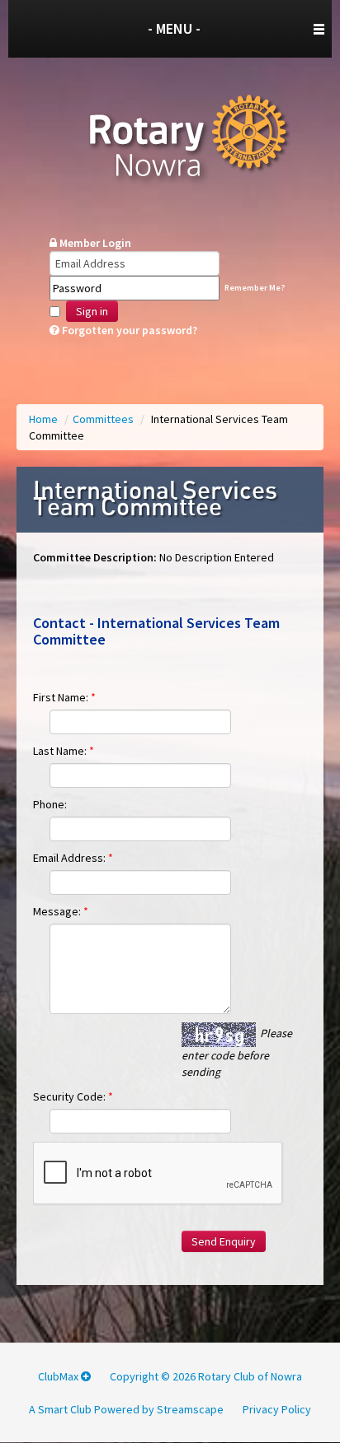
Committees (104, 419)
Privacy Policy (277, 1409)
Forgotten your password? (128, 330)
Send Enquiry (223, 1241)
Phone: (50, 804)
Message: (60, 911)
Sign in (92, 311)
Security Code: (73, 1096)
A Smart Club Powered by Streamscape (126, 1409)
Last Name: (63, 750)
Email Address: (73, 857)
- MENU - (174, 28)
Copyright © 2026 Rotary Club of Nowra (206, 1376)
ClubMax (59, 1376)
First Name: (64, 697)
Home (44, 419)
